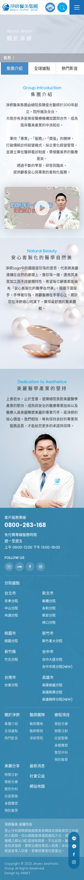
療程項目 (62, 715)
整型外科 (61, 752)
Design (9, 873)
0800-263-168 (25, 525)
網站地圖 (37, 786)
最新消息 (37, 766)
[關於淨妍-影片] (42, 208)
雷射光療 (61, 723)
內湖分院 (11, 615)
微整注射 (61, 731)
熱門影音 (70, 68)
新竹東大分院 (52, 640)
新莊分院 (49, 615)
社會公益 (37, 776)
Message (74, 846)
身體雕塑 (61, 745)
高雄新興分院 (52, 692)
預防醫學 (61, 759)
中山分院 (11, 608)
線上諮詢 (50, 7)
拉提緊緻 (61, 738)
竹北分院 (11, 659)
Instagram (74, 862)
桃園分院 (11, 640)
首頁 (7, 58)
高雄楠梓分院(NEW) (57, 699)
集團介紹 (14, 68)
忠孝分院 (11, 601)
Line (74, 838)
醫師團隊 (37, 715)
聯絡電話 (8, 566)
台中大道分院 (52, 659)
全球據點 (42, 68)
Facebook (74, 854)
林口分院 (49, 622)
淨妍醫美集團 (20, 7)
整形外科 (11, 789)
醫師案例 (36, 731)
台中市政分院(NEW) (57, 666)
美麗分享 (12, 766)
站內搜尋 (62, 7)
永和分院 (49, 608)
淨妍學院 (36, 738)
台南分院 (11, 685)
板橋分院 (49, 601)
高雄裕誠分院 (52, 685)
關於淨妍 (12, 715)
